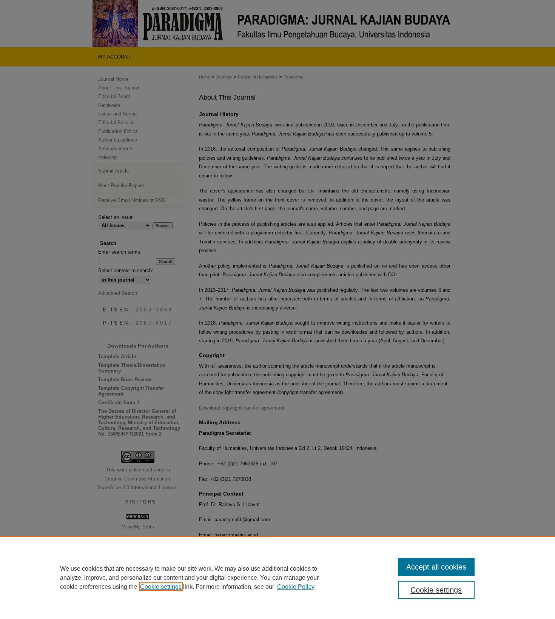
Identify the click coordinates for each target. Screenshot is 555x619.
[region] (277, 577)
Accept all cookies (436, 567)
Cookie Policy (295, 587)
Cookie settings (161, 587)
